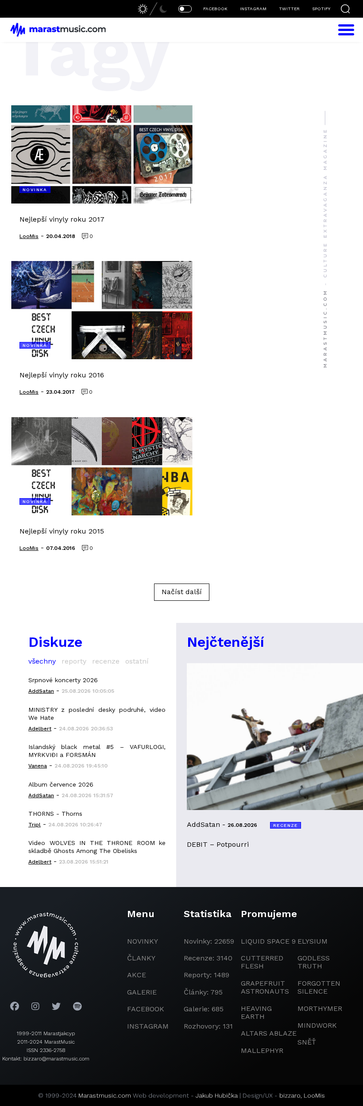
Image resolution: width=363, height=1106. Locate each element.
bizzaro (290, 1095)
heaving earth (256, 1012)
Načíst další (182, 592)
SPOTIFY (321, 8)
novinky (142, 941)
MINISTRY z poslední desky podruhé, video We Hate (97, 713)
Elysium (312, 941)
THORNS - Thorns (55, 813)
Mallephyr (262, 1050)
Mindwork (317, 1025)
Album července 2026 (60, 784)
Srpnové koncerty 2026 (63, 680)
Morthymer (319, 1008)
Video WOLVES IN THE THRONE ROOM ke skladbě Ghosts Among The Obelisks (97, 846)
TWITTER (289, 8)
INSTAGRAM (253, 8)
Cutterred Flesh (262, 962)
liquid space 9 (268, 941)
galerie (142, 992)
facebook (145, 1009)
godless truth (313, 962)
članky (141, 958)
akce (136, 975)
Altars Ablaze (269, 1033)
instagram (148, 1026)
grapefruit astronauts (265, 987)
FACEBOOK (215, 8)
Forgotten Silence (318, 987)
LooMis (314, 1095)
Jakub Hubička (217, 1095)
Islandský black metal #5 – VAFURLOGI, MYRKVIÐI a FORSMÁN (97, 750)
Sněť (306, 1042)
